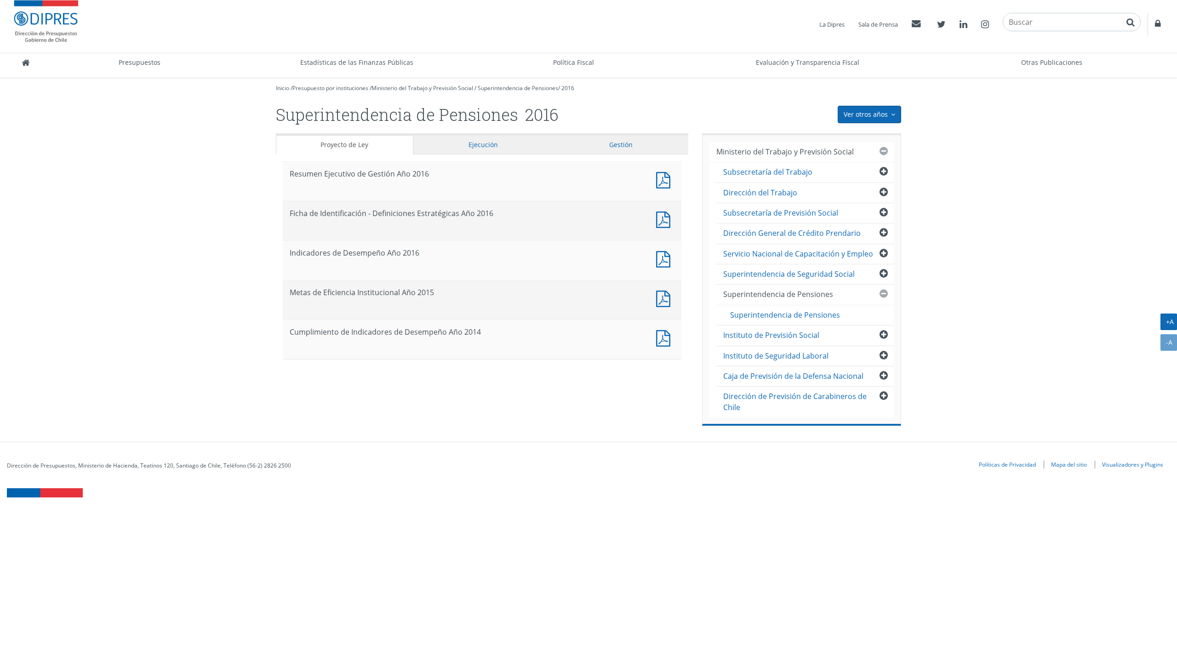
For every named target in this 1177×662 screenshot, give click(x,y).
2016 (567, 88)
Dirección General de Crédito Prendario (792, 233)
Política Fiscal (573, 62)
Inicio (282, 88)
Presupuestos (139, 62)
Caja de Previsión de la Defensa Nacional (793, 376)
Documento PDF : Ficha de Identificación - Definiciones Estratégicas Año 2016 (665, 218)
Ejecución (483, 144)
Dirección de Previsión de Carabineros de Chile (795, 401)
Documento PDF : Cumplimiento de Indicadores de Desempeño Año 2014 (665, 337)
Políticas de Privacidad (1007, 464)
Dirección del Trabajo (760, 193)
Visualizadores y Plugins (1132, 464)
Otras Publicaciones (1051, 62)
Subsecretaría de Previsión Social (780, 213)
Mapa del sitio (1069, 464)
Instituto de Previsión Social (771, 335)
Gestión (621, 144)
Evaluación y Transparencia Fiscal (807, 62)
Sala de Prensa (878, 24)
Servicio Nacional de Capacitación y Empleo (798, 254)
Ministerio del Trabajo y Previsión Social (422, 88)
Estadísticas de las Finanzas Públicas (356, 62)
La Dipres (832, 24)
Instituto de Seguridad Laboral (775, 356)
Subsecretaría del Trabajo (767, 172)
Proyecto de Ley (344, 144)
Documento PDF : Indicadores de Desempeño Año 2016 (665, 258)
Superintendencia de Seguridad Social (789, 274)
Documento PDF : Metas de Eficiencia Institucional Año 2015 (665, 297)
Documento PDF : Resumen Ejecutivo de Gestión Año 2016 (665, 179)
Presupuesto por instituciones (330, 88)
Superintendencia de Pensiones (518, 88)
